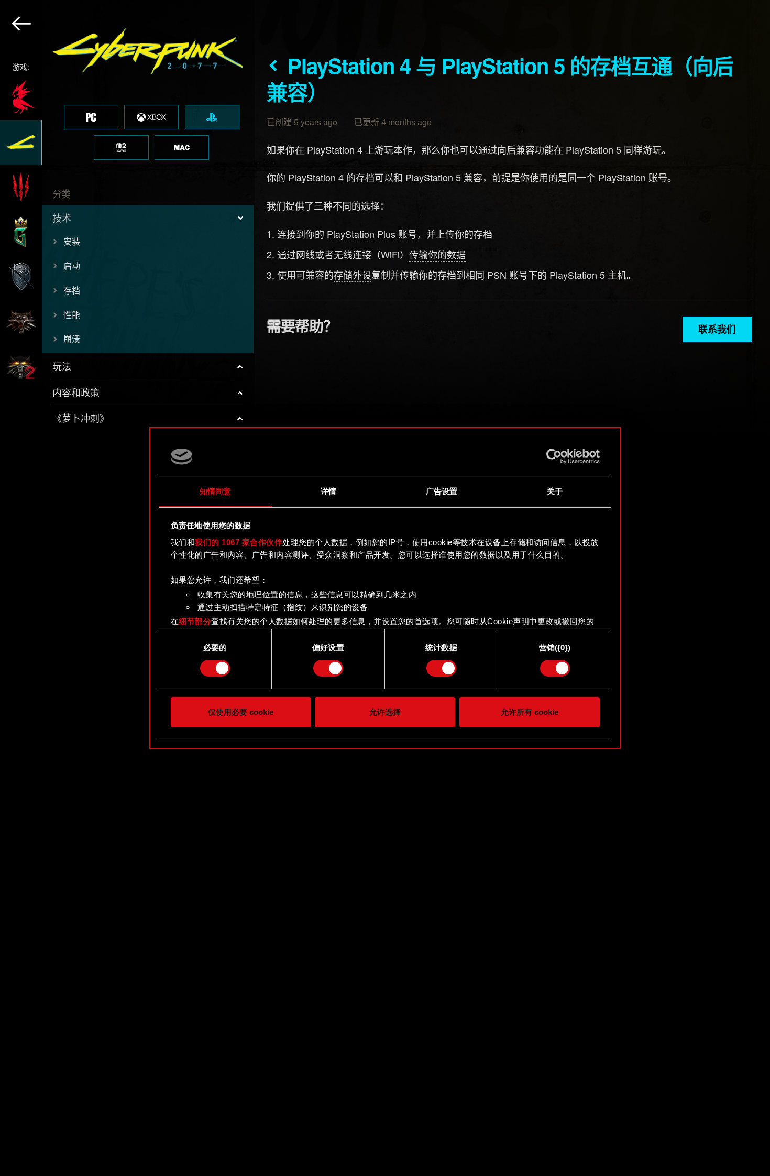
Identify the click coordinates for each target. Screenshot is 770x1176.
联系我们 (717, 329)
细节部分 (195, 621)
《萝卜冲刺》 (80, 417)
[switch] (328, 668)
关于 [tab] (555, 491)
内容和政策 (76, 392)
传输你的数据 (437, 254)
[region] (127, 588)
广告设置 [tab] (441, 491)
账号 (407, 234)
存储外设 (352, 274)
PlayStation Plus (362, 234)
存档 (71, 290)
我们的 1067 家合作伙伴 (238, 542)
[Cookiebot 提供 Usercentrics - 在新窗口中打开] (554, 456)
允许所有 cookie (529, 711)
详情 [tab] (328, 491)
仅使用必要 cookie (240, 711)
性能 (71, 315)
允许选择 (385, 711)
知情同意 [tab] (215, 491)
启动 (71, 265)
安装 (71, 241)
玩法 (61, 366)
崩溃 (71, 339)
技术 (61, 217)
